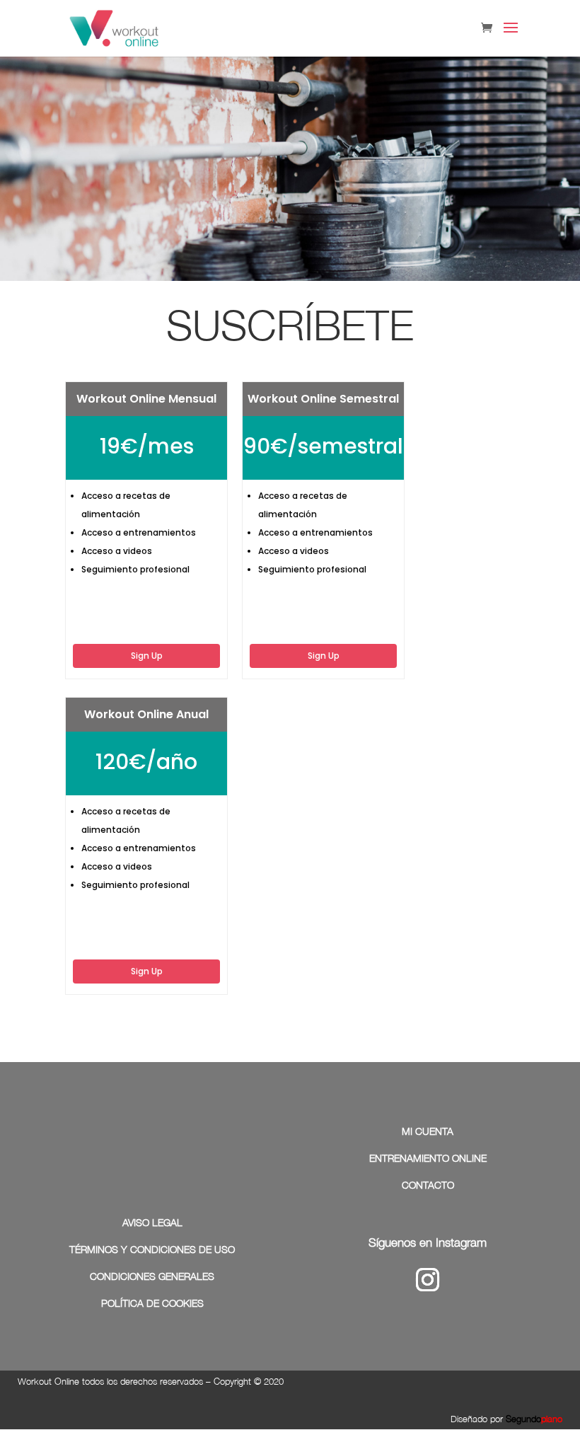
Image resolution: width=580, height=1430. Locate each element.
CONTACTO (428, 1185)
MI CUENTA (427, 1131)
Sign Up (147, 656)
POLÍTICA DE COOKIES (152, 1303)
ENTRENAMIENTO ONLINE (428, 1158)
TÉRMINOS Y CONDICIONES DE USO (152, 1249)
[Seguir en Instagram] (428, 1280)
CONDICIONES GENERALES (152, 1276)
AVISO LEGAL (152, 1222)
